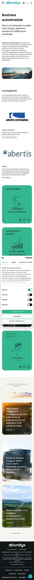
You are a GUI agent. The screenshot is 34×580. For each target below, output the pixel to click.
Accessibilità (22, 577)
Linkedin (22, 549)
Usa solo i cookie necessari (17, 321)
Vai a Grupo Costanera (9, 137)
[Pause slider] (20, 220)
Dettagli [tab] (13, 262)
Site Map (26, 570)
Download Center (23, 3)
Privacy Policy (21, 573)
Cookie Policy (12, 573)
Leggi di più (9, 429)
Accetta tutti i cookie (17, 311)
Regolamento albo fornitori (9, 577)
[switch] (30, 295)
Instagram (11, 549)
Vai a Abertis (6, 177)
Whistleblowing (18, 570)
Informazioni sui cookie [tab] (25, 262)
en (27, 3)
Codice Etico (8, 570)
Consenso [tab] (5, 262)
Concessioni (9, 336)
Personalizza (17, 316)
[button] (3, 3)
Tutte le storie (15, 533)
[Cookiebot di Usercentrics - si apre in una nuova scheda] (25, 258)
